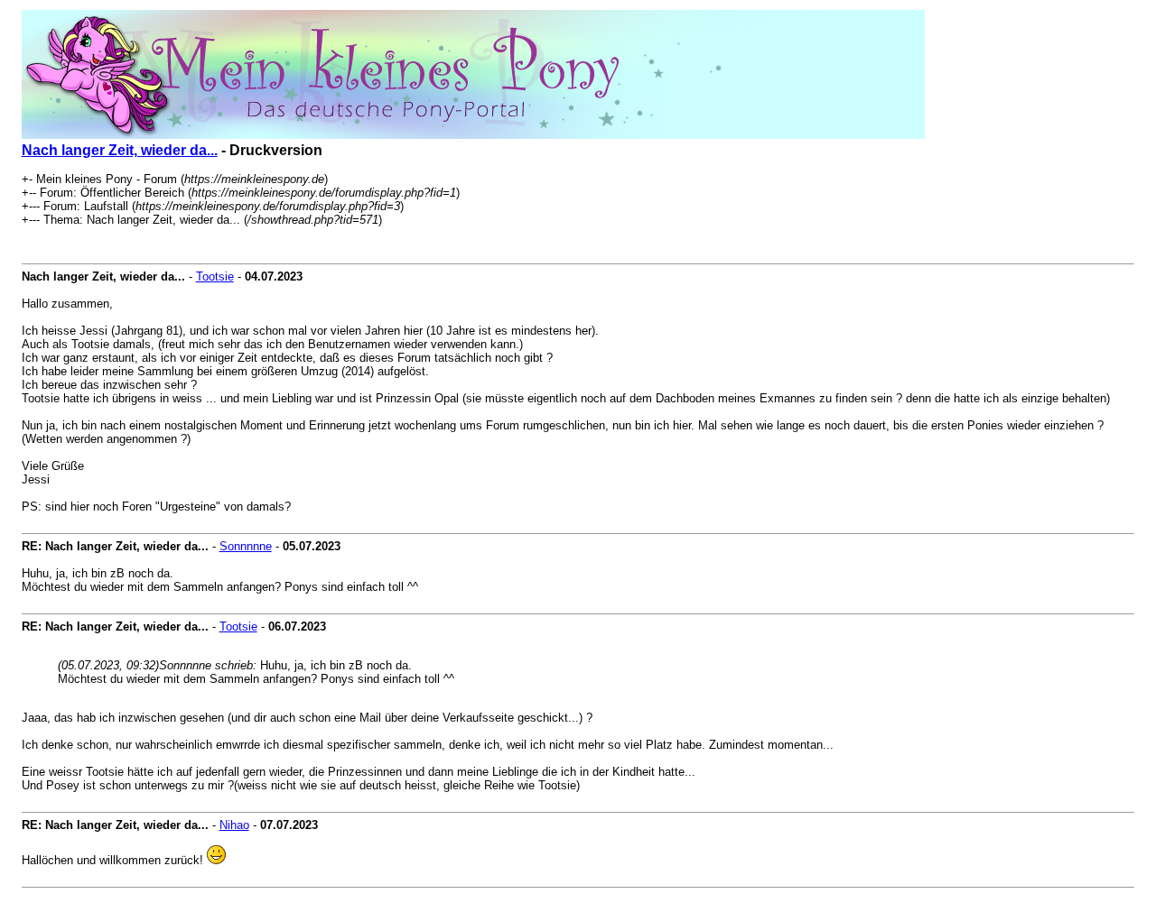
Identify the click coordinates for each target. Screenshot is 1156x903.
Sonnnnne (245, 546)
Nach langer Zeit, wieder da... (120, 150)
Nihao (234, 825)
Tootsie (215, 276)
